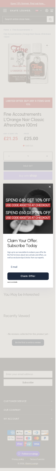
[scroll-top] (47, 464)
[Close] (48, 186)
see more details (11, 282)
